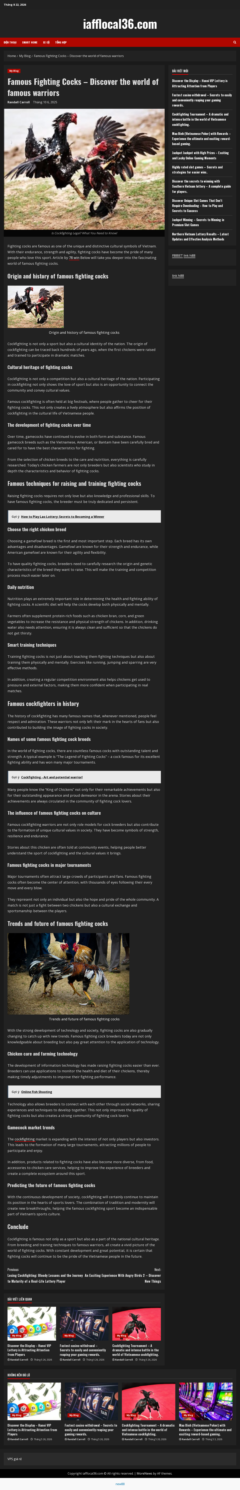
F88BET (177, 255)
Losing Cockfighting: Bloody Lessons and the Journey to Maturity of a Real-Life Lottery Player (45, 1275)
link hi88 (189, 255)
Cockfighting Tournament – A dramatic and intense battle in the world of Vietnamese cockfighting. (135, 1350)
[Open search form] (234, 42)
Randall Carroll (19, 102)
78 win (74, 257)
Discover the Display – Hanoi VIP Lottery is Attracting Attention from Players (29, 1350)
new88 (120, 1484)
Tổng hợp (61, 42)
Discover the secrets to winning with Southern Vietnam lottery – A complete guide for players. (201, 186)
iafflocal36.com (120, 23)
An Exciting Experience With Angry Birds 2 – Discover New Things (123, 1275)
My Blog (14, 70)
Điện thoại (10, 42)
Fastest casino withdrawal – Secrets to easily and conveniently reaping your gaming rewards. (83, 1350)
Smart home (30, 42)
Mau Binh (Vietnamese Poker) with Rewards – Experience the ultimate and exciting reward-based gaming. (201, 138)
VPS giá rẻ (15, 1459)
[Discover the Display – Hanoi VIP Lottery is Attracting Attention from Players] (32, 1324)
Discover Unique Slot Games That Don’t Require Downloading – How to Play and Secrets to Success (197, 205)
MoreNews (144, 1473)
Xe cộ (46, 42)
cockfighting (25, 1139)
